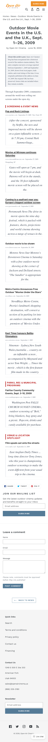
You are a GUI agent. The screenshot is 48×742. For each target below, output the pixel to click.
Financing (10, 651)
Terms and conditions (16, 630)
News (13, 16)
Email (5, 548)
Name (5, 537)
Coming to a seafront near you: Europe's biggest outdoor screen (22, 201)
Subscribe (38, 4)
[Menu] (43, 9)
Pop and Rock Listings (17, 111)
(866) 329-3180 (12, 689)
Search (8, 623)
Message (6, 558)
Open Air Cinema (27, 733)
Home (6, 16)
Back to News (26, 600)
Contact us (10, 644)
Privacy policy (12, 637)
